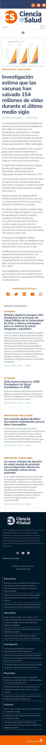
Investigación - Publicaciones (16, 69)
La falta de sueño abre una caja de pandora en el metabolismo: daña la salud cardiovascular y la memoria (21, 689)
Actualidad (9, 311)
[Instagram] (33, 5)
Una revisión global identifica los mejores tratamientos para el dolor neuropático (24, 421)
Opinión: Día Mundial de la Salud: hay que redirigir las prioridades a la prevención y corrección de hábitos (22, 597)
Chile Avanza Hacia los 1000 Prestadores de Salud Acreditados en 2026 (21, 384)
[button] (23, 32)
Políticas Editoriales (23, 569)
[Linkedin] (44, 5)
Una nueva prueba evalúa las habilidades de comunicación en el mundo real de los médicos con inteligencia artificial (23, 725)
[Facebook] (39, 5)
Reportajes (9, 673)
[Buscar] (42, 27)
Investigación (11, 644)
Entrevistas (10, 578)
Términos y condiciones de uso (23, 566)
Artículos (8, 704)
